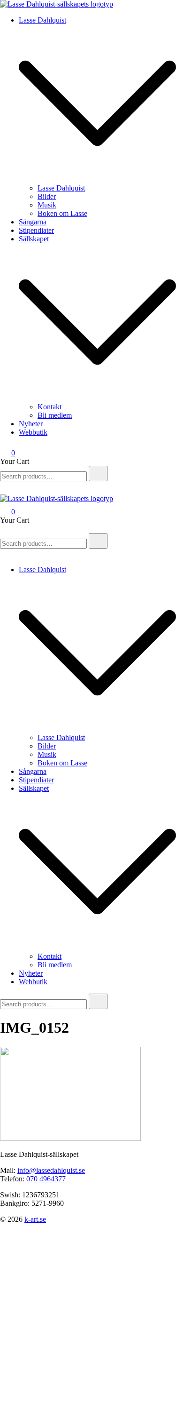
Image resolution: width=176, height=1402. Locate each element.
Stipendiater (36, 230)
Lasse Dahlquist (42, 20)
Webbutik (33, 432)
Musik (47, 205)
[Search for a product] (9, 490)
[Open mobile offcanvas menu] (4, 529)
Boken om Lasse (62, 213)
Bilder (47, 196)
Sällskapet (34, 239)
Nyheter (31, 424)
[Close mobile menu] (4, 554)
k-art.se (35, 1219)
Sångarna (32, 222)
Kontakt (49, 407)
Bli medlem (55, 415)
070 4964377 (46, 1179)
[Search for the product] (98, 473)
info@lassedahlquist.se (51, 1170)
